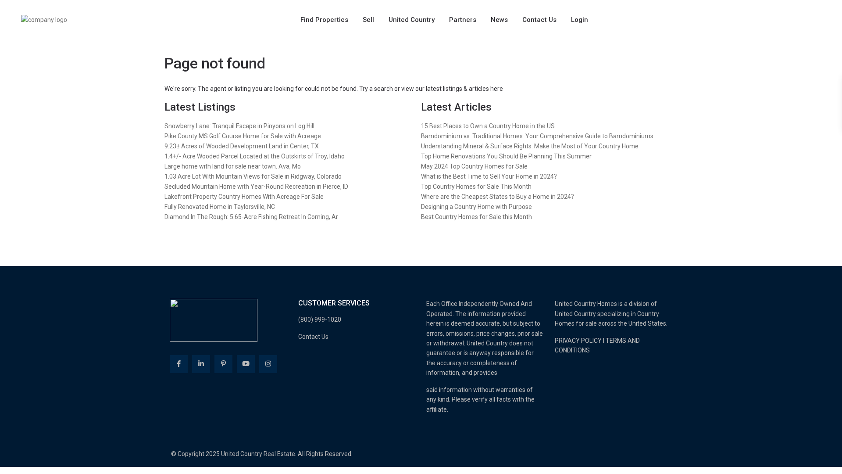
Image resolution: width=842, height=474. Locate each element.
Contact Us (539, 20)
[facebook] (179, 364)
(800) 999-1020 (319, 319)
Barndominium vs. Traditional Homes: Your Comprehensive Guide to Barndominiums (537, 136)
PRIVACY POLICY (578, 340)
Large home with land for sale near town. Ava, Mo (232, 166)
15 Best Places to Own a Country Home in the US (488, 125)
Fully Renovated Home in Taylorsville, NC (219, 206)
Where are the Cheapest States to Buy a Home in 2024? (497, 196)
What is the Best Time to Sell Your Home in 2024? (489, 176)
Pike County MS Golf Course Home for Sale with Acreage (242, 136)
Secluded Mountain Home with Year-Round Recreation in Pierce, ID (256, 186)
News (499, 20)
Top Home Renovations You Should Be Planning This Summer (506, 156)
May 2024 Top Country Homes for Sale (474, 166)
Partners (462, 20)
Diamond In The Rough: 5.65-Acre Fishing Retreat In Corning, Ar (251, 216)
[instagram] (268, 364)
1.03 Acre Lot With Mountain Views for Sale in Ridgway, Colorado (253, 176)
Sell (368, 20)
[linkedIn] (201, 364)
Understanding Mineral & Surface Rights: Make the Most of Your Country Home (530, 146)
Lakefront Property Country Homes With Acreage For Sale (244, 196)
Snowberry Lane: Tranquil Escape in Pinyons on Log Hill (239, 125)
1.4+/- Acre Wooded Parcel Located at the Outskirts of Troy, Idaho (254, 156)
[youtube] (246, 364)
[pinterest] (223, 364)
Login (579, 20)
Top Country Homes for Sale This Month (476, 186)
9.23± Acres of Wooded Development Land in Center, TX (241, 146)
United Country (412, 20)
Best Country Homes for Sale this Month (476, 216)
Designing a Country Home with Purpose (476, 206)
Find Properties (324, 20)
